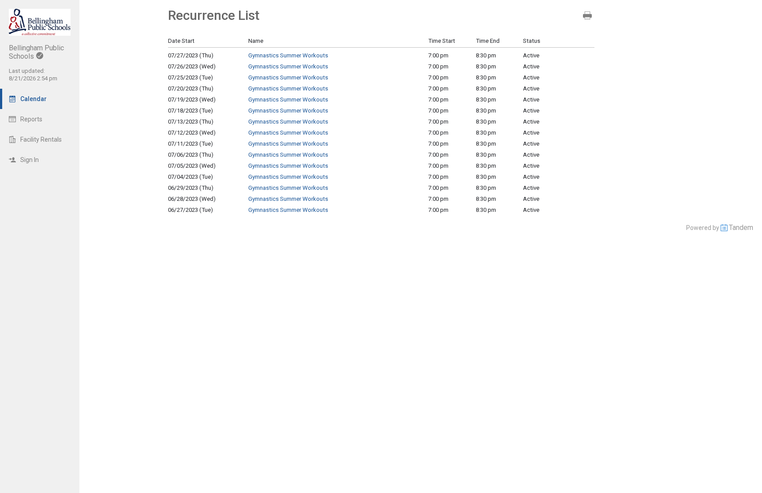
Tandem (741, 227)
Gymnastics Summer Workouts (288, 55)
